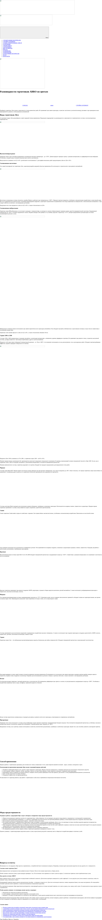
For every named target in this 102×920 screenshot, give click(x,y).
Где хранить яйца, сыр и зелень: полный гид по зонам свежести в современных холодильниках (27, 916)
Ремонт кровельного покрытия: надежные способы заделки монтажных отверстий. (24, 910)
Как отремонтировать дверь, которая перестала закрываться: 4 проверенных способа (24, 911)
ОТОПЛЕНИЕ (7, 44)
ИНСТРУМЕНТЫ (7, 48)
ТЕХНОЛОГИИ (7, 52)
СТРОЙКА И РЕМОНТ (9, 41)
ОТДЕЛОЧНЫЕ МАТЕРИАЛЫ (11, 53)
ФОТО (4, 55)
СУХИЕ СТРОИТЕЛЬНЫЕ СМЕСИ (12, 43)
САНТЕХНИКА (7, 47)
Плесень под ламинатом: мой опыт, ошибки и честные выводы (19, 914)
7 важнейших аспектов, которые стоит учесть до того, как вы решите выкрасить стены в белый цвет (28, 908)
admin (51, 105)
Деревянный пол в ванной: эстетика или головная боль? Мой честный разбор (23, 915)
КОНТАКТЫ (6, 56)
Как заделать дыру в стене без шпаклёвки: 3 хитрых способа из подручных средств (24, 912)
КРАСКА (5, 49)
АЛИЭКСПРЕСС (7, 45)
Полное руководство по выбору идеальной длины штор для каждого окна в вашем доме (25, 907)
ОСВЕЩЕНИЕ (7, 51)
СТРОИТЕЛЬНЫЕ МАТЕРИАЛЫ (12, 40)
